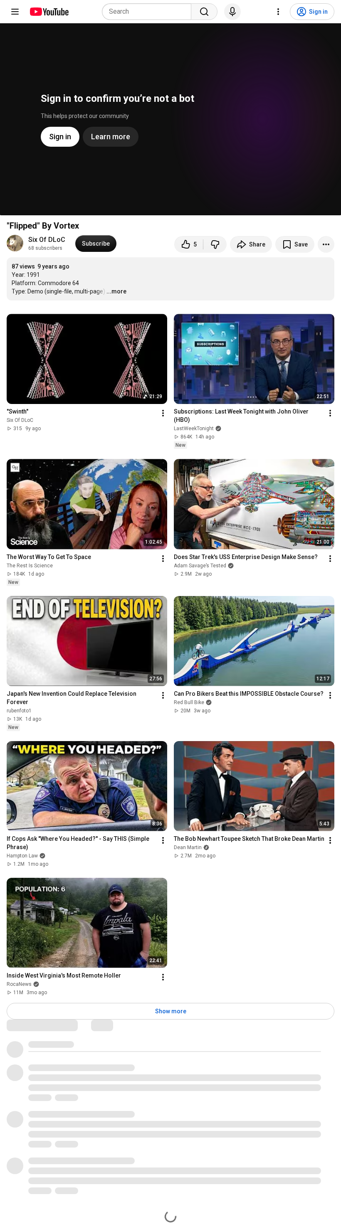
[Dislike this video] (215, 244)
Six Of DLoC (46, 240)
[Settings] (278, 12)
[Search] (204, 11)
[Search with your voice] (232, 11)
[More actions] (326, 244)
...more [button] (116, 291)
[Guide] (15, 12)
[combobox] (149, 12)
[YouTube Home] (48, 11)
